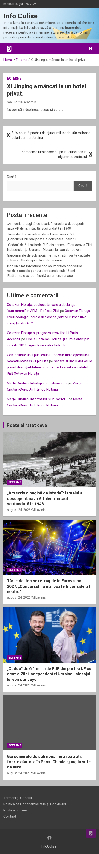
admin (31, 102)
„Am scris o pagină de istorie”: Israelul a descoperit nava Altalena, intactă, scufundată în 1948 (44, 498)
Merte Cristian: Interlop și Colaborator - (37, 383)
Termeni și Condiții (17, 798)
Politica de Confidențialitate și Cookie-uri (34, 804)
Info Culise (20, 16)
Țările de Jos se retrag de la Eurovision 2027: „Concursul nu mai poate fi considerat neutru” (48, 586)
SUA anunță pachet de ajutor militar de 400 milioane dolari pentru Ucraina (51, 135)
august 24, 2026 (19, 510)
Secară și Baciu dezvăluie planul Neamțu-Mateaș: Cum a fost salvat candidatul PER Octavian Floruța (49, 367)
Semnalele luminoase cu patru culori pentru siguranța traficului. (54, 154)
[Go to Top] (91, 833)
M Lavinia (39, 510)
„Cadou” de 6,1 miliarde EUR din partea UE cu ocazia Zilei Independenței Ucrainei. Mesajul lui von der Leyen (49, 674)
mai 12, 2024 (16, 102)
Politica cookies (15, 810)
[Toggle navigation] (9, 48)
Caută (11, 176)
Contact (9, 816)
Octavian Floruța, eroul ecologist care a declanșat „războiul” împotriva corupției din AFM (48, 317)
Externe (14, 78)
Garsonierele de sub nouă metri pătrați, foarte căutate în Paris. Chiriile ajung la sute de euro (49, 762)
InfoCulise (48, 846)
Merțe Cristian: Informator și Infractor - (37, 399)
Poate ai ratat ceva (27, 425)
